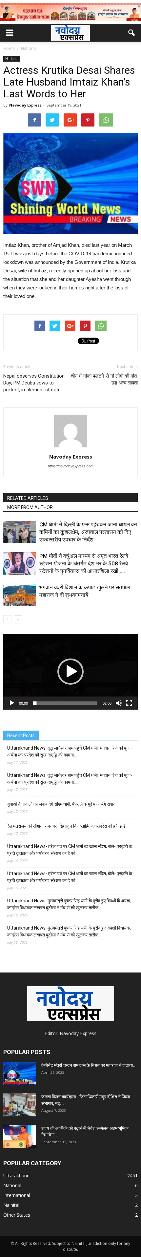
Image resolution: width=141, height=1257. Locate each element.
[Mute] (118, 703)
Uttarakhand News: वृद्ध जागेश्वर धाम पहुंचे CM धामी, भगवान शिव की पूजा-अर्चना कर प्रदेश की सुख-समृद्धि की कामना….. (69, 751)
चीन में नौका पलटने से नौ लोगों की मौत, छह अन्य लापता (104, 379)
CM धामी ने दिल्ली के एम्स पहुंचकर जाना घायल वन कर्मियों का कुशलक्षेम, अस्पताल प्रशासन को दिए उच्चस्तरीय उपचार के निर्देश (88, 532)
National (11, 58)
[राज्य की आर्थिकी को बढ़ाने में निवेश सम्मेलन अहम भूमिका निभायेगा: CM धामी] (19, 1136)
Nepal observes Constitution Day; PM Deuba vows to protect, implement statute (34, 383)
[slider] (65, 703)
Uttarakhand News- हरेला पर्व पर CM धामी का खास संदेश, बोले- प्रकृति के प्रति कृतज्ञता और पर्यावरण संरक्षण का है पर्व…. (69, 850)
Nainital (11, 1205)
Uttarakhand (16, 1175)
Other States (16, 1215)
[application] (70, 672)
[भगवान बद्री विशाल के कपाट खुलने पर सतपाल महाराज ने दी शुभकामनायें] (19, 595)
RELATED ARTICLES (27, 498)
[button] (132, 33)
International (16, 1195)
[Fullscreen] (129, 703)
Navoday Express (25, 105)
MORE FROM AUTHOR (30, 507)
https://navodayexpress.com (70, 466)
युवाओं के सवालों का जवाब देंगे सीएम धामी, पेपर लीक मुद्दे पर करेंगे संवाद (61, 804)
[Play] (12, 703)
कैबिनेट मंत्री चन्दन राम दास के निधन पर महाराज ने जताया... (89, 1065)
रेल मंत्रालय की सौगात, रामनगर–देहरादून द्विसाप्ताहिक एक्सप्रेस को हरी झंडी (67, 826)
